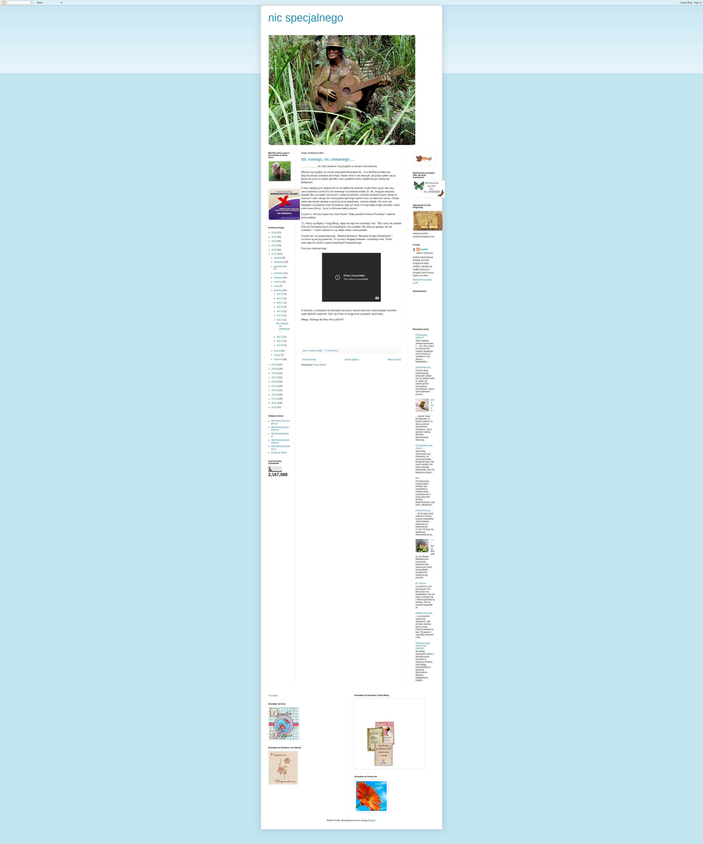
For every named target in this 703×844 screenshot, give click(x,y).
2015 (274, 386)
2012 (274, 399)
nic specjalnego (305, 18)
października (280, 266)
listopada (279, 262)
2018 (274, 373)
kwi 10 (280, 341)
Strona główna (352, 359)
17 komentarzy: (331, 350)
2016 (274, 381)
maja (277, 286)
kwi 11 (280, 337)
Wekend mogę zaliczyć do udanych (423, 646)
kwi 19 (280, 307)
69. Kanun (421, 583)
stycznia (278, 359)
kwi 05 (280, 345)
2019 (274, 369)
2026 (274, 232)
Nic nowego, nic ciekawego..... (328, 159)
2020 (274, 364)
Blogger (372, 820)
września (279, 273)
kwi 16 (280, 311)
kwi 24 (280, 298)
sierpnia (278, 277)
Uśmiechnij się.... (424, 510)
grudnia (278, 258)
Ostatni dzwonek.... (425, 613)
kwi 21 (280, 302)
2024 (274, 241)
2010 (274, 407)
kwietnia (278, 290)
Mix (417, 478)
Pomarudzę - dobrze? (422, 336)
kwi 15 (280, 315)
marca (277, 350)
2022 (274, 249)
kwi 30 (280, 294)
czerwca (278, 281)
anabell (424, 249)
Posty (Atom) (319, 365)
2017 (274, 377)
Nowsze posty (309, 359)
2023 (274, 245)
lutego (277, 355)
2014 (274, 390)
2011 (274, 403)
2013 (274, 394)
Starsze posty (394, 359)
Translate (273, 695)
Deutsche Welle (279, 452)
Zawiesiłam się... (424, 367)
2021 (274, 254)
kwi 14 (280, 320)
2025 (274, 237)
